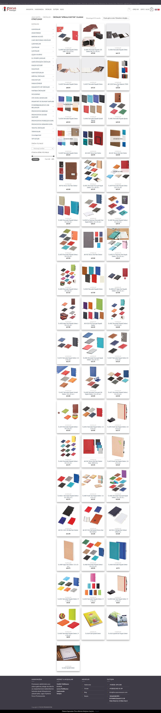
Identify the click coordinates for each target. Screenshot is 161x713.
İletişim (59, 693)
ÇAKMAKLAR (36, 44)
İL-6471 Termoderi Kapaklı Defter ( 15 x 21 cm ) (118, 393)
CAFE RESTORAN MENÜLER (41, 40)
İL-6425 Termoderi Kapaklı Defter (93, 84)
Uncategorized (36, 135)
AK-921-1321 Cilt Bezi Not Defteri (68, 530)
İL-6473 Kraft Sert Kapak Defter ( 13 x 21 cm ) (117, 462)
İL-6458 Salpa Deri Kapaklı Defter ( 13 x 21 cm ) (68, 324)
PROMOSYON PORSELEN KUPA (42, 121)
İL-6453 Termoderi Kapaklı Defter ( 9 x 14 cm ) (93, 600)
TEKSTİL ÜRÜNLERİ (38, 128)
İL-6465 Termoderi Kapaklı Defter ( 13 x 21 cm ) (118, 324)
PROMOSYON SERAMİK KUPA (42, 124)
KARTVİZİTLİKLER (38, 72)
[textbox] (42, 148)
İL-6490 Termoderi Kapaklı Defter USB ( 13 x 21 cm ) (68, 50)
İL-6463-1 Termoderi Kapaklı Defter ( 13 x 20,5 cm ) (68, 496)
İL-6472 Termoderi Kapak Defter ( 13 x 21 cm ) (68, 359)
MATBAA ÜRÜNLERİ (38, 91)
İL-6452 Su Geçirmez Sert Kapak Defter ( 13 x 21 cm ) (118, 255)
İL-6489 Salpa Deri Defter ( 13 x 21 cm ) (68, 565)
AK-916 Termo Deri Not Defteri (68, 185)
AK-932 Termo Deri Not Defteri (93, 254)
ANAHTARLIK (36, 33)
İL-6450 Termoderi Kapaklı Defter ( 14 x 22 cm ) (68, 290)
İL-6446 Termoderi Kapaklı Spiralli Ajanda (93, 119)
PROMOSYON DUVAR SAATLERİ (39, 116)
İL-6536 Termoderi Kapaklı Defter (68, 118)
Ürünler (86, 688)
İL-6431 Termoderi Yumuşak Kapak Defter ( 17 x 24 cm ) (93, 186)
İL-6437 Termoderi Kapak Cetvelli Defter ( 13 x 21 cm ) (68, 393)
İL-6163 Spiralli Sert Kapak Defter (118, 633)
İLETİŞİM (56, 9)
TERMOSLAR (36, 131)
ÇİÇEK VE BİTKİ (37, 54)
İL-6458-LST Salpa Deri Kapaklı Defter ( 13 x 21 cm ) (118, 290)
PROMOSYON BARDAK (40, 111)
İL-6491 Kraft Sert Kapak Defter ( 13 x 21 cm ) (117, 427)
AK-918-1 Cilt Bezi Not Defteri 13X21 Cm (118, 531)
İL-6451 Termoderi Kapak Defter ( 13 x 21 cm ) (93, 427)
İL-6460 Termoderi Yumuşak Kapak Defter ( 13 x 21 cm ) (118, 496)
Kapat (97, 711)
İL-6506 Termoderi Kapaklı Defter (117, 49)
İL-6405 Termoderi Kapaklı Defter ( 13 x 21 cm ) (68, 221)
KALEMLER (35, 69)
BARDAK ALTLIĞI (37, 36)
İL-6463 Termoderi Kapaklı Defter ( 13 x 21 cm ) (68, 462)
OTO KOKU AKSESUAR (39, 98)
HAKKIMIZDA (39, 9)
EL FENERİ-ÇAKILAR (38, 58)
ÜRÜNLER (48, 9)
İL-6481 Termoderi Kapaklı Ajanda (118, 118)
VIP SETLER (35, 139)
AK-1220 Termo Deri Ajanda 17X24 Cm (118, 85)
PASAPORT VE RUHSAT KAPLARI (43, 101)
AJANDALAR (36, 29)
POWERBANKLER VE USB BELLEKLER (40, 106)
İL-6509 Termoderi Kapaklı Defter (68, 153)
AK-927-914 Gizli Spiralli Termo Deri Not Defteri (93, 531)
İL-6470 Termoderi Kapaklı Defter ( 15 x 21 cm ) (68, 255)
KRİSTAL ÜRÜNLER (38, 76)
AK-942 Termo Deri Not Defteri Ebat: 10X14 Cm (93, 462)
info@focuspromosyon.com (118, 692)
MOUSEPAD (36, 94)
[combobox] (43, 148)
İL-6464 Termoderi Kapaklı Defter (117, 564)
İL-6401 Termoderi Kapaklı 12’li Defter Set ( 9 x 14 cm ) (93, 50)
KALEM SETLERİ (37, 65)
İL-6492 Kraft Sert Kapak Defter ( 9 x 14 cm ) (118, 600)
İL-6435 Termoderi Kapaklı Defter (68, 84)
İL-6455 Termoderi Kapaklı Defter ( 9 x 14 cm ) (68, 600)
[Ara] (129, 9)
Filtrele (35, 159)
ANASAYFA (29, 9)
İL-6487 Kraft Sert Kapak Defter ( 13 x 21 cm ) (93, 496)
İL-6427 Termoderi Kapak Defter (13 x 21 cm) (118, 359)
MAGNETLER (36, 80)
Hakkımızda (60, 691)
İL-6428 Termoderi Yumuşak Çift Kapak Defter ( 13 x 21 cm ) (93, 393)
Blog (62, 9)
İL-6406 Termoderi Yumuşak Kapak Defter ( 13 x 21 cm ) (93, 359)
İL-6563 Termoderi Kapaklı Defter (93, 289)
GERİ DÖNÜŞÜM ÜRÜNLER (41, 62)
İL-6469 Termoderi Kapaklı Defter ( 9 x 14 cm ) (68, 634)
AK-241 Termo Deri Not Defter (118, 153)
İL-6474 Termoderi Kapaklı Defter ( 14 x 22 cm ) (68, 427)
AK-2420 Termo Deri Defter (93, 153)
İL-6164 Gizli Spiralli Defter (93, 633)
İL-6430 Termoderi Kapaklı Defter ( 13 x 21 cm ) (118, 221)
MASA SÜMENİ (37, 83)
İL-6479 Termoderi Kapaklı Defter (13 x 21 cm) (117, 186)
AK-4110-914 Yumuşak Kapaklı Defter (93, 324)
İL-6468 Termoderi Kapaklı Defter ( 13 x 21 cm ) (93, 565)
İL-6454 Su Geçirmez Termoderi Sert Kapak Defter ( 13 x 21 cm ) (93, 221)
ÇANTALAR (35, 47)
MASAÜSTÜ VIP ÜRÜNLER (41, 87)
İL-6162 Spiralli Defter (68, 668)
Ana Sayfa (36, 17)
